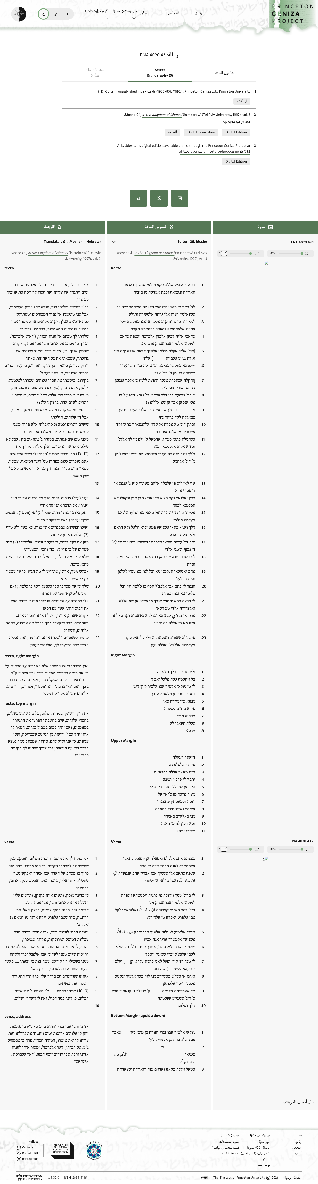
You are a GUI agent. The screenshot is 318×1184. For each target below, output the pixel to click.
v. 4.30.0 (53, 1178)
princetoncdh (30, 1159)
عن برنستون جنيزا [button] (125, 11)
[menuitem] (207, 15)
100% (273, 253)
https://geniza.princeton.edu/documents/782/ (215, 151)
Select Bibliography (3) (160, 73)
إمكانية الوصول (293, 1178)
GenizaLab (28, 1147)
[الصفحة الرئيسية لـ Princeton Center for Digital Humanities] (58, 1150)
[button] (293, 16)
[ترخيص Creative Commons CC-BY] (204, 1177)
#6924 (178, 91)
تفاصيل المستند (224, 73)
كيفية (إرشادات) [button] (96, 11)
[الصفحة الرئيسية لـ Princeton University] (29, 1177)
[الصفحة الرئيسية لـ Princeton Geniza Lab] (90, 1150)
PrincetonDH (30, 1153)
